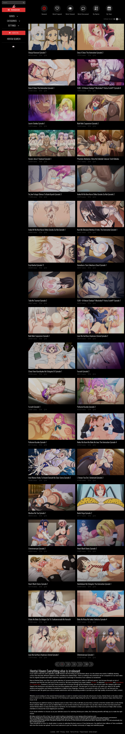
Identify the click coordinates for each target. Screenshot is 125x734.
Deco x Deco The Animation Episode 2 (90, 52)
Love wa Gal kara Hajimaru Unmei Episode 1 (43, 654)
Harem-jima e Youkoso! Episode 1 (39, 158)
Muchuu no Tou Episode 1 (37, 513)
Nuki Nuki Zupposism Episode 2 (88, 123)
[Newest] (44, 8)
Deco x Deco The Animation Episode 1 (41, 88)
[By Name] (96, 8)
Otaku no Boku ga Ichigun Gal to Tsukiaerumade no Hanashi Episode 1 (49, 619)
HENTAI (15, 33)
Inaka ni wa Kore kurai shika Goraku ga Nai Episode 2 (96, 194)
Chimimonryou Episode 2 (37, 548)
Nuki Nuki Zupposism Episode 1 (39, 335)
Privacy (62, 732)
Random (15, 10)
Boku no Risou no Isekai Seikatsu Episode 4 (92, 619)
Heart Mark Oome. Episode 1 (38, 583)
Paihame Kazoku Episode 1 (37, 442)
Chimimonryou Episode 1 (85, 654)
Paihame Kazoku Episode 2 (86, 406)
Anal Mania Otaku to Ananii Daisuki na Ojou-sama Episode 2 (49, 477)
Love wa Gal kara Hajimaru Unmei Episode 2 (92, 335)
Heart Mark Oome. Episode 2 (87, 548)
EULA (67, 732)
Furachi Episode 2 (83, 371)
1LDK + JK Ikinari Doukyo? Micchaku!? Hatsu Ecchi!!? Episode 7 (99, 300)
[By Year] (109, 8)
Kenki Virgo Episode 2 (84, 513)
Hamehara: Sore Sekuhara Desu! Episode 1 (92, 265)
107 (87, 664)
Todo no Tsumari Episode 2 (37, 300)
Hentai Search (13, 39)
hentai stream (93, 732)
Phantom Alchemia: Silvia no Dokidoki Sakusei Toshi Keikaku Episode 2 (98, 158)
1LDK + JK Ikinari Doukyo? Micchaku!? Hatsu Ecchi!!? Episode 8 (99, 88)
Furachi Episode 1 (34, 406)
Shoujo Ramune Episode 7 (37, 52)
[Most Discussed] (83, 8)
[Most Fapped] (57, 8)
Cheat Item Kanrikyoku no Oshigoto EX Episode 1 (45, 371)
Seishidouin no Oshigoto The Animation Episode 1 (94, 583)
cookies (52, 732)
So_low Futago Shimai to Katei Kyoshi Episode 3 (45, 194)
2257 (57, 732)
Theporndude (83, 732)
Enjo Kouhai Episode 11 (36, 265)
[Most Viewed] (70, 8)
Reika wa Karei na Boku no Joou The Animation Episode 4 (97, 442)
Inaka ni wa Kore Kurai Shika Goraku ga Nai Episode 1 (47, 229)
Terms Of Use (74, 732)
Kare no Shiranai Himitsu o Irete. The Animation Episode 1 (97, 229)
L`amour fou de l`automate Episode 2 (90, 477)
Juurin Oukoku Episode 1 (36, 123)
